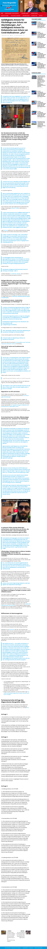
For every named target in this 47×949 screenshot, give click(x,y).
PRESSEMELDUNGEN (26, 15)
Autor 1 (12, 35)
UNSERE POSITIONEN (4, 15)
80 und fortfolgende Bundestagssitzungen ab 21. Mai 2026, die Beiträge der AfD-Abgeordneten (41, 35)
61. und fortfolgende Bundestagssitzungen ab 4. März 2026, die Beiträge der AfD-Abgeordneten (41, 114)
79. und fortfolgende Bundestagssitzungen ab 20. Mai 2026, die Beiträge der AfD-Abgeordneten (41, 45)
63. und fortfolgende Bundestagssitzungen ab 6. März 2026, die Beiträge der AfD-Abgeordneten (41, 94)
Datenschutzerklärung (38, 947)
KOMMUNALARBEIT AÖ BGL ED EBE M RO (12, 13)
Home (2, 13)
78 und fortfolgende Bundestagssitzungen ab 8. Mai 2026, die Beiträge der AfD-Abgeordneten (41, 55)
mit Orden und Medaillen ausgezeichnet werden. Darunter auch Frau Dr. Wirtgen (16, 693)
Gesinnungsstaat (19, 35)
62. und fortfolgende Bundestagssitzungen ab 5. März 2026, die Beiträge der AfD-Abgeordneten (41, 104)
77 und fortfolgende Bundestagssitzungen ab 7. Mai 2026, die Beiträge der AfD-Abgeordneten (41, 65)
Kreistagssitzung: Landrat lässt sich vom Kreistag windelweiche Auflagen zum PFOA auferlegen (41, 124)
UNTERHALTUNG (34, 15)
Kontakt (41, 15)
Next (45, 6)
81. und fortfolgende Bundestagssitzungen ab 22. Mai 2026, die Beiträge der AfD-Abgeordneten (41, 24)
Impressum (31, 947)
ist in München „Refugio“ (15, 273)
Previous (1, 6)
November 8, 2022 (6, 35)
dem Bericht (11, 629)
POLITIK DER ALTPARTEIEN (15, 15)
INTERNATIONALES (34, 13)
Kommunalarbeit (36, 73)
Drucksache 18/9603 (15, 208)
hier (28, 707)
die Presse (6, 230)
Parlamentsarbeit (37, 19)
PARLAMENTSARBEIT (24, 13)
